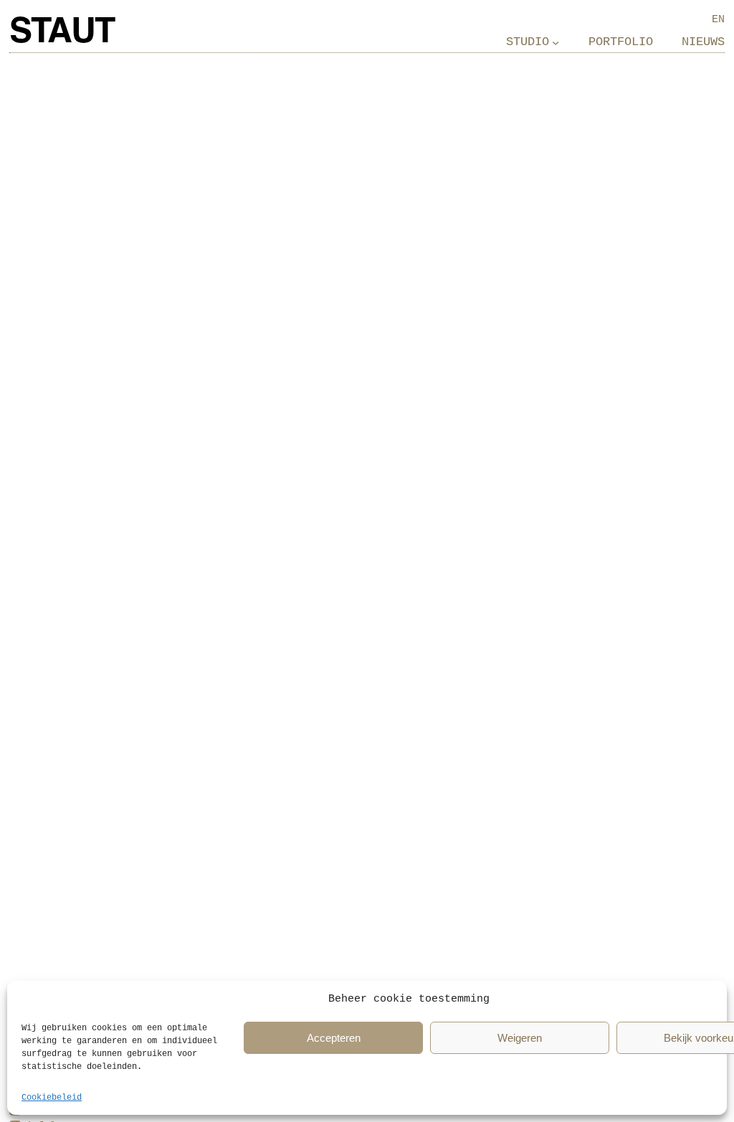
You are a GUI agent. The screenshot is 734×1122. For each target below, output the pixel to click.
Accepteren (334, 1038)
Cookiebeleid (52, 1098)
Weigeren (519, 1038)
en (718, 19)
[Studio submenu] (555, 42)
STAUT (61, 33)
